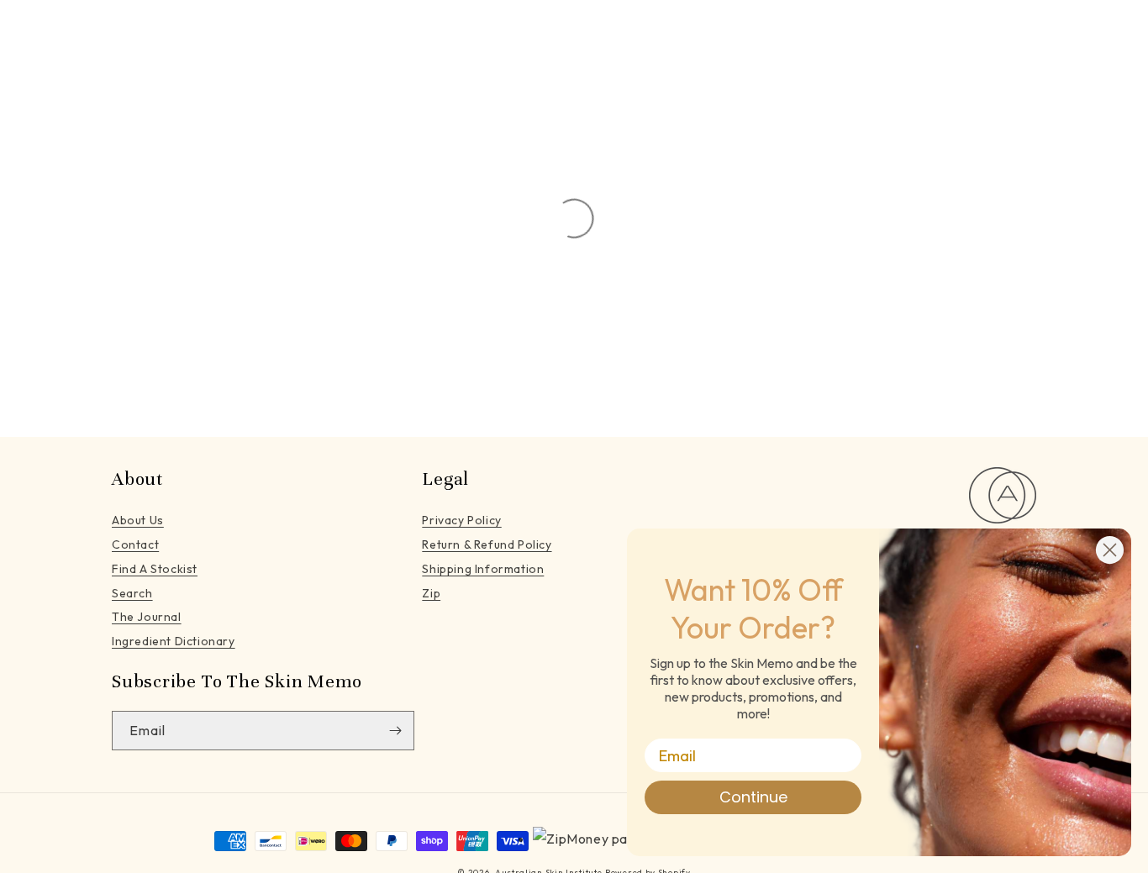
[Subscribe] (395, 730)
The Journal (147, 616)
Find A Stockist (154, 568)
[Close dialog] (1109, 550)
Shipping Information (483, 568)
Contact (135, 544)
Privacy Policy (461, 520)
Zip (431, 593)
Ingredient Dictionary (173, 641)
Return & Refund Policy (486, 544)
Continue (753, 796)
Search (132, 593)
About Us (138, 520)
